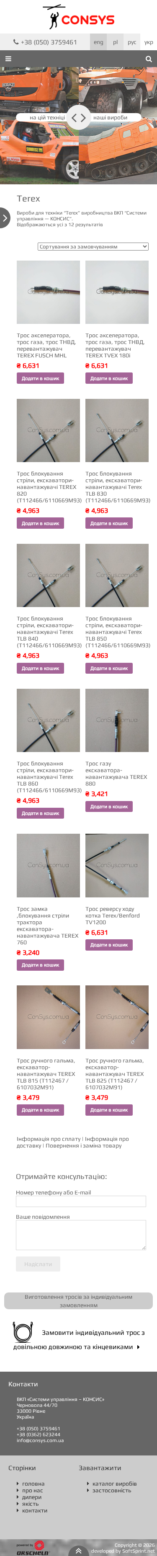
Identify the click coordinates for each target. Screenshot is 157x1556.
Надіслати (38, 1264)
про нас (30, 1490)
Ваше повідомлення (43, 1216)
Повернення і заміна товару (83, 1145)
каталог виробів (112, 1483)
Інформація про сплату (48, 1138)
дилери (29, 1497)
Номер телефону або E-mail (53, 1192)
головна (31, 1483)
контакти (32, 1510)
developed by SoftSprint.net (123, 1551)
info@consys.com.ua (40, 1440)
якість (28, 1503)
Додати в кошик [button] (40, 378)
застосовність (109, 1490)
